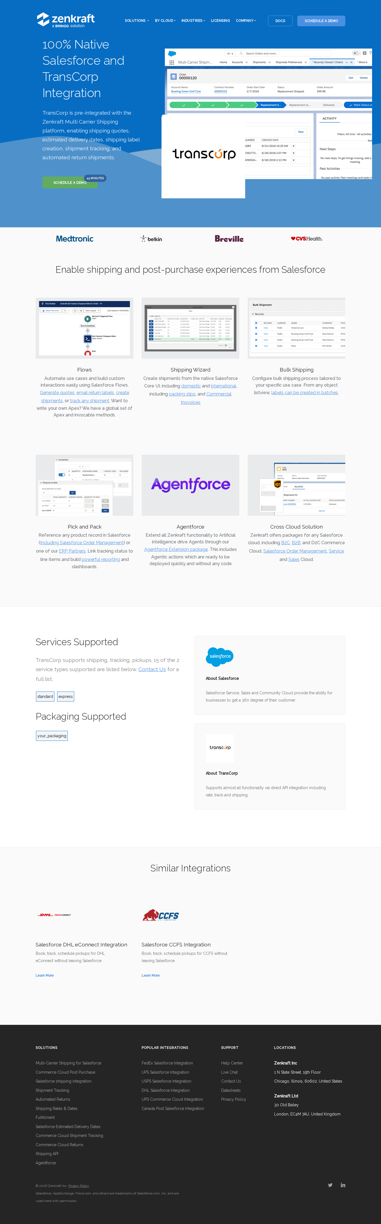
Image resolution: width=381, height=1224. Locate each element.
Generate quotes (57, 392)
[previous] (41, 238)
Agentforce (46, 1163)
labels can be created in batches (304, 392)
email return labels (95, 392)
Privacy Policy (233, 1099)
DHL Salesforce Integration (166, 1090)
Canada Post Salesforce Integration (173, 1108)
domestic (191, 386)
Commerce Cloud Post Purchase (65, 1072)
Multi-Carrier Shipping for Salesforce (68, 1063)
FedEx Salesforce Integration (167, 1063)
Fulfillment (45, 1117)
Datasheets (231, 1090)
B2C (285, 542)
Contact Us (152, 669)
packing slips (182, 394)
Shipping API (47, 1153)
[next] (339, 238)
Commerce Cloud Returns (59, 1145)
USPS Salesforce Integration (166, 1081)
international (223, 386)
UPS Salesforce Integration (165, 1072)
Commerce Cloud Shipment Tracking (69, 1135)
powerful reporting (101, 559)
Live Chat (229, 1072)
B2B (296, 542)
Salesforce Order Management (295, 551)
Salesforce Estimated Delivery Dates (68, 1126)
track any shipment (89, 400)
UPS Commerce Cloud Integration (172, 1099)
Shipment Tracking (52, 1090)
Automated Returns (53, 1099)
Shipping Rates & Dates (57, 1108)
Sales (294, 559)
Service (336, 551)
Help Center (232, 1063)
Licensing (220, 21)
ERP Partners (72, 551)
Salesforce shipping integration (63, 1081)
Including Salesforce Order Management (82, 542)
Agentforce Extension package (176, 549)
